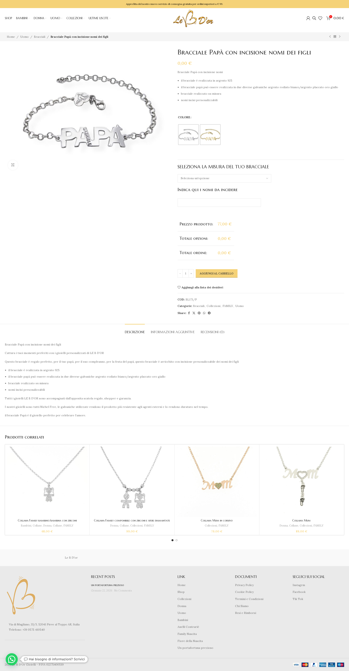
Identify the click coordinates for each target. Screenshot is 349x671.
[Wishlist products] (320, 18)
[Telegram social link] (209, 313)
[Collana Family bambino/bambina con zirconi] (47, 477)
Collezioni (213, 306)
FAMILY (228, 306)
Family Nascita (187, 634)
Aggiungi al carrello (216, 273)
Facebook (299, 592)
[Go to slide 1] (172, 540)
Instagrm (299, 585)
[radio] (188, 135)
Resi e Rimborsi (245, 613)
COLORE (184, 117)
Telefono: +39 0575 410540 (27, 629)
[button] (12, 659)
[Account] (308, 18)
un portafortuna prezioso (107, 585)
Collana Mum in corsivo (217, 520)
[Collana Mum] (301, 482)
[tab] (135, 330)
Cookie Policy (244, 592)
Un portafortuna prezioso (195, 648)
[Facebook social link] (188, 313)
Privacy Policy (244, 585)
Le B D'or (71, 557)
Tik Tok (298, 599)
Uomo (24, 37)
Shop (181, 592)
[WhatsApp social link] (204, 313)
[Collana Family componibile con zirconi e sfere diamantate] (132, 482)
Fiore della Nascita (190, 641)
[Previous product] (330, 36)
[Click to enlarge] (13, 165)
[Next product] (339, 36)
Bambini (26, 525)
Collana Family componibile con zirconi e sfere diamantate (132, 520)
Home (11, 37)
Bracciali (39, 37)
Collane (37, 525)
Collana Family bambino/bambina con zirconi (47, 520)
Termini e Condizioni (249, 599)
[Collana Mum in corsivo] (217, 482)
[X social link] (194, 313)
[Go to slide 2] (177, 540)
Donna (47, 525)
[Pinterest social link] (199, 313)
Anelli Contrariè (188, 627)
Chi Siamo (242, 606)
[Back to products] (334, 36)
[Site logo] (193, 18)
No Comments (123, 590)
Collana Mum (301, 520)
